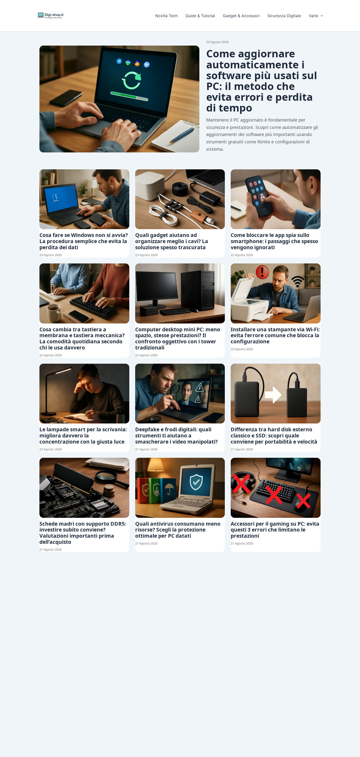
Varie (313, 15)
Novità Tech (166, 15)
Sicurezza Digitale (284, 15)
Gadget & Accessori (241, 15)
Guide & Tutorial (200, 15)
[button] (320, 15)
